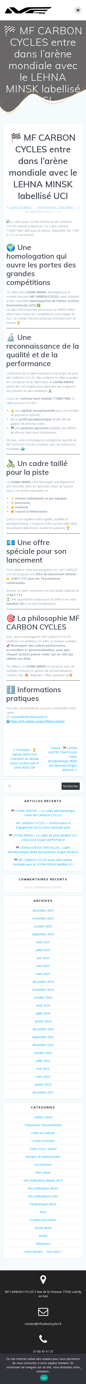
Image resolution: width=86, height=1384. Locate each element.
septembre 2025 (43, 934)
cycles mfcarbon (20, 207)
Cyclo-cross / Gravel (43, 1149)
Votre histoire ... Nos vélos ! (56, 207)
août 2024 (43, 1005)
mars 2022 (43, 1076)
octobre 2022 (43, 1053)
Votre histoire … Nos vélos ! (43, 1252)
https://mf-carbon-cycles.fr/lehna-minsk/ (38, 721)
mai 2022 (43, 1069)
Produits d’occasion (43, 1220)
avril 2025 (43, 966)
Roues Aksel (43, 1228)
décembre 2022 (43, 1045)
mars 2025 (43, 974)
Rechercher (70, 786)
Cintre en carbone (43, 1133)
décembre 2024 (43, 982)
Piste (43, 1212)
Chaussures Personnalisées (43, 1125)
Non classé (43, 1172)
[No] (81, 1369)
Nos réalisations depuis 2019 (43, 1180)
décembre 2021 (43, 1092)
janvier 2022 (43, 1084)
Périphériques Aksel (43, 1204)
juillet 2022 (43, 1061)
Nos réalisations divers (43, 1188)
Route (43, 1236)
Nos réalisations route (43, 1196)
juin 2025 (43, 958)
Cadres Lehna (43, 1117)
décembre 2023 (43, 1029)
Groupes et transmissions (43, 1157)
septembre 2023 (43, 1037)
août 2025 (43, 942)
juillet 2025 (43, 950)
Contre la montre (43, 1141)
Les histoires (43, 1165)
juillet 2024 (43, 1013)
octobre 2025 (43, 926)
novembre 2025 (43, 918)
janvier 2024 (43, 1021)
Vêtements (43, 1244)
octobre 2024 (43, 997)
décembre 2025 (43, 910)
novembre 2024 (43, 989)
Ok (44, 1377)
